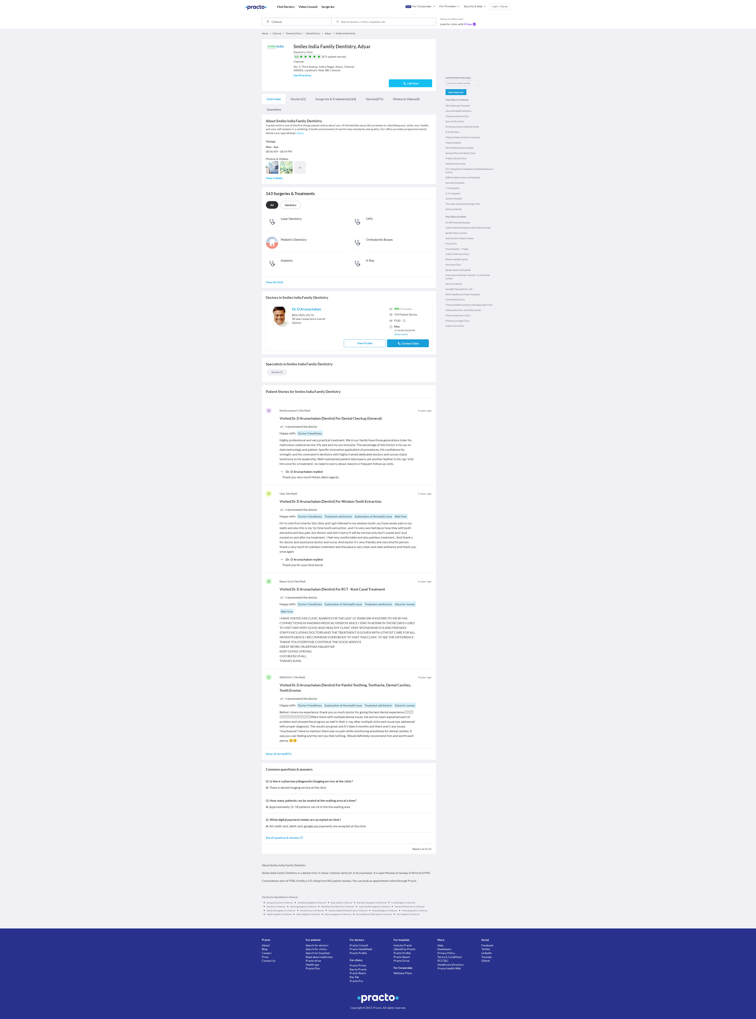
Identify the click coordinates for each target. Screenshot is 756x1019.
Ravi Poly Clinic (453, 264)
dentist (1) (277, 372)
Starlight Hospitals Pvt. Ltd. (459, 289)
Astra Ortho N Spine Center (460, 238)
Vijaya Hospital (453, 142)
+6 (300, 167)
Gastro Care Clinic (455, 325)
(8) (406, 99)
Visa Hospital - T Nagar (457, 248)
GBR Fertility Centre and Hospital (463, 177)
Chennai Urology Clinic (457, 320)
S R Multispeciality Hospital (459, 147)
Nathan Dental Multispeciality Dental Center (468, 227)
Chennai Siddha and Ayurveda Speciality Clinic (469, 304)
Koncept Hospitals (455, 182)
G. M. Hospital (453, 193)
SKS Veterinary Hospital (458, 105)
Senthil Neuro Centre (456, 232)
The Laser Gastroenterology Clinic (463, 203)
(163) (336, 99)
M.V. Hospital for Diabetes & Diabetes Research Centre (470, 171)
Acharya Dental (453, 209)
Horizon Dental (453, 283)
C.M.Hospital (452, 188)
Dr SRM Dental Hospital (458, 222)
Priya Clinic (451, 243)
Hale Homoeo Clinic (456, 163)
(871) (374, 99)
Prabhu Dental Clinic (456, 158)
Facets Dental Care (455, 299)
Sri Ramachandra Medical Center (462, 126)
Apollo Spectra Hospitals (458, 269)
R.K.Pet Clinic (453, 131)
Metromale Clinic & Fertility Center (463, 310)
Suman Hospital (454, 198)
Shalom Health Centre (457, 259)
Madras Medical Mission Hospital (463, 137)
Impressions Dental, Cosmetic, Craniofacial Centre (468, 277)
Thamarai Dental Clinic (457, 116)
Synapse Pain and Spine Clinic (461, 153)
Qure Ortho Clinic (455, 121)
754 (405, 314)
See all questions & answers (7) (284, 837)
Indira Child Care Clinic (457, 254)
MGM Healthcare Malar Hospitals (463, 294)
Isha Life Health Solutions (458, 110)
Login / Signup (500, 6)
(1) (298, 99)
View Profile (364, 343)
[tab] (274, 99)
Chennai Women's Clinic (458, 315)
